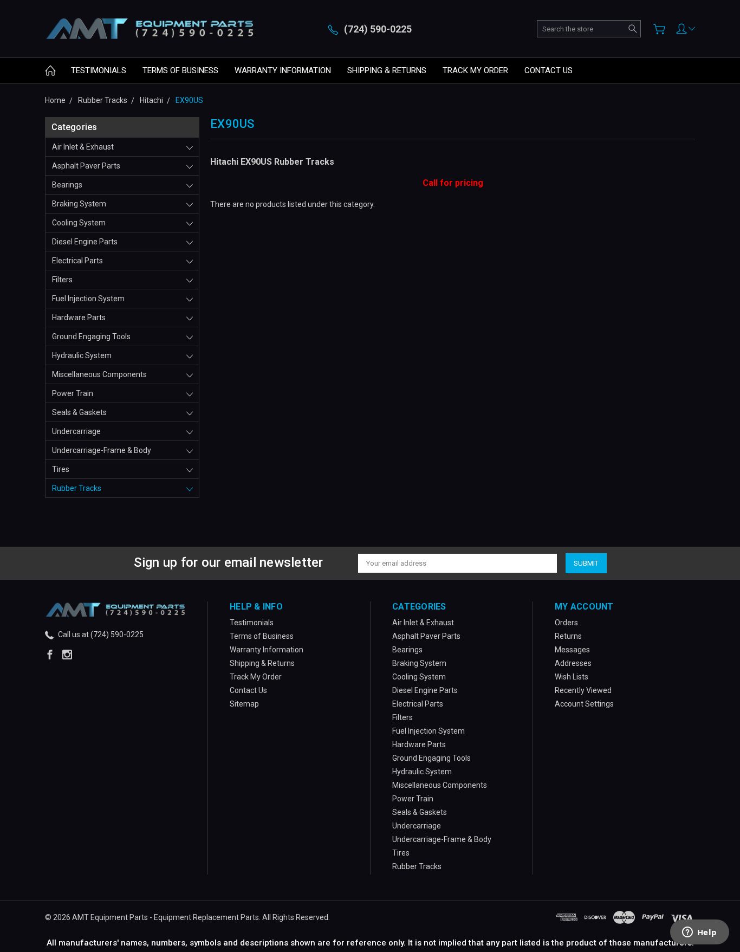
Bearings (67, 184)
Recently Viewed (583, 690)
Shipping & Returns (386, 70)
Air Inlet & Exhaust (83, 147)
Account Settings (584, 704)
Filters (62, 279)
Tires (60, 469)
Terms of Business (180, 70)
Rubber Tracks (76, 488)
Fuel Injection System (88, 298)
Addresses (573, 663)
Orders (566, 622)
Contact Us (548, 70)
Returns (568, 636)
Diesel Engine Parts (85, 241)
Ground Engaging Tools (91, 336)
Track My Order (475, 70)
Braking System (79, 203)
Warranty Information (283, 70)
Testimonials (98, 70)
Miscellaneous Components (99, 374)
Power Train (72, 393)
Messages (572, 649)
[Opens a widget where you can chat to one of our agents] (699, 933)
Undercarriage (76, 431)
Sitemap (244, 704)
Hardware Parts (79, 317)
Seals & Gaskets (79, 412)
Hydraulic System (82, 355)
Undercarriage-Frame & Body (101, 450)
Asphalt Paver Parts (86, 165)
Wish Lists (571, 676)
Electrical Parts (77, 260)
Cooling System (79, 222)
